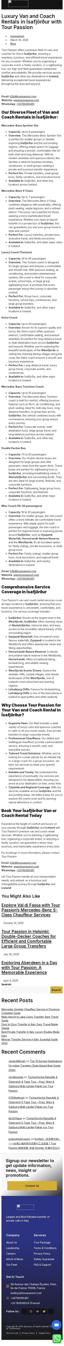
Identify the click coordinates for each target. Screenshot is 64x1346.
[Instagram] (31, 1311)
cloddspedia (16, 1077)
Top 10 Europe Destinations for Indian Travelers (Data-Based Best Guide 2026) (35, 1066)
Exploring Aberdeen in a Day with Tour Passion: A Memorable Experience (29, 967)
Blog (13, 43)
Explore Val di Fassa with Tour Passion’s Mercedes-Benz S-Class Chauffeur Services (30, 910)
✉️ (56, 1325)
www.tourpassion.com (26, 100)
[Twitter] (44, 1311)
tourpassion (17, 36)
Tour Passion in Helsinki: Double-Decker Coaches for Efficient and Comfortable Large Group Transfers (28, 938)
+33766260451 (25, 103)
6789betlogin (17, 1097)
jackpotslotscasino (19, 1138)
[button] (59, 3)
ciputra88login (17, 1061)
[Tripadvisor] (37, 1311)
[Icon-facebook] (24, 1311)
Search (6, 984)
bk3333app (15, 1118)
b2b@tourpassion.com (23, 96)
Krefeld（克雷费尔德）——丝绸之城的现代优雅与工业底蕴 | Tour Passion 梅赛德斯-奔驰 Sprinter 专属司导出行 (35, 1143)
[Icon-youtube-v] (51, 1311)
